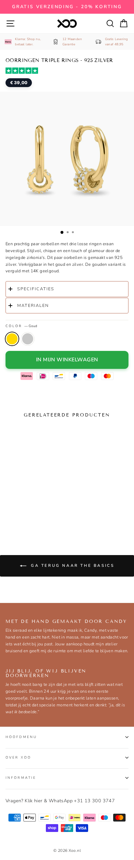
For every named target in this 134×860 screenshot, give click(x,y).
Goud (12, 338)
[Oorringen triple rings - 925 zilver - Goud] (12, 513)
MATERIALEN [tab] (33, 306)
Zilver (27, 338)
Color (21, 326)
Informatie (21, 777)
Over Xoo (18, 757)
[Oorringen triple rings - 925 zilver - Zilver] (24, 513)
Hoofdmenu (21, 736)
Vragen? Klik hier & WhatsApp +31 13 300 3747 (60, 800)
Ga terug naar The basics (71, 565)
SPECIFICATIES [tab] (35, 289)
